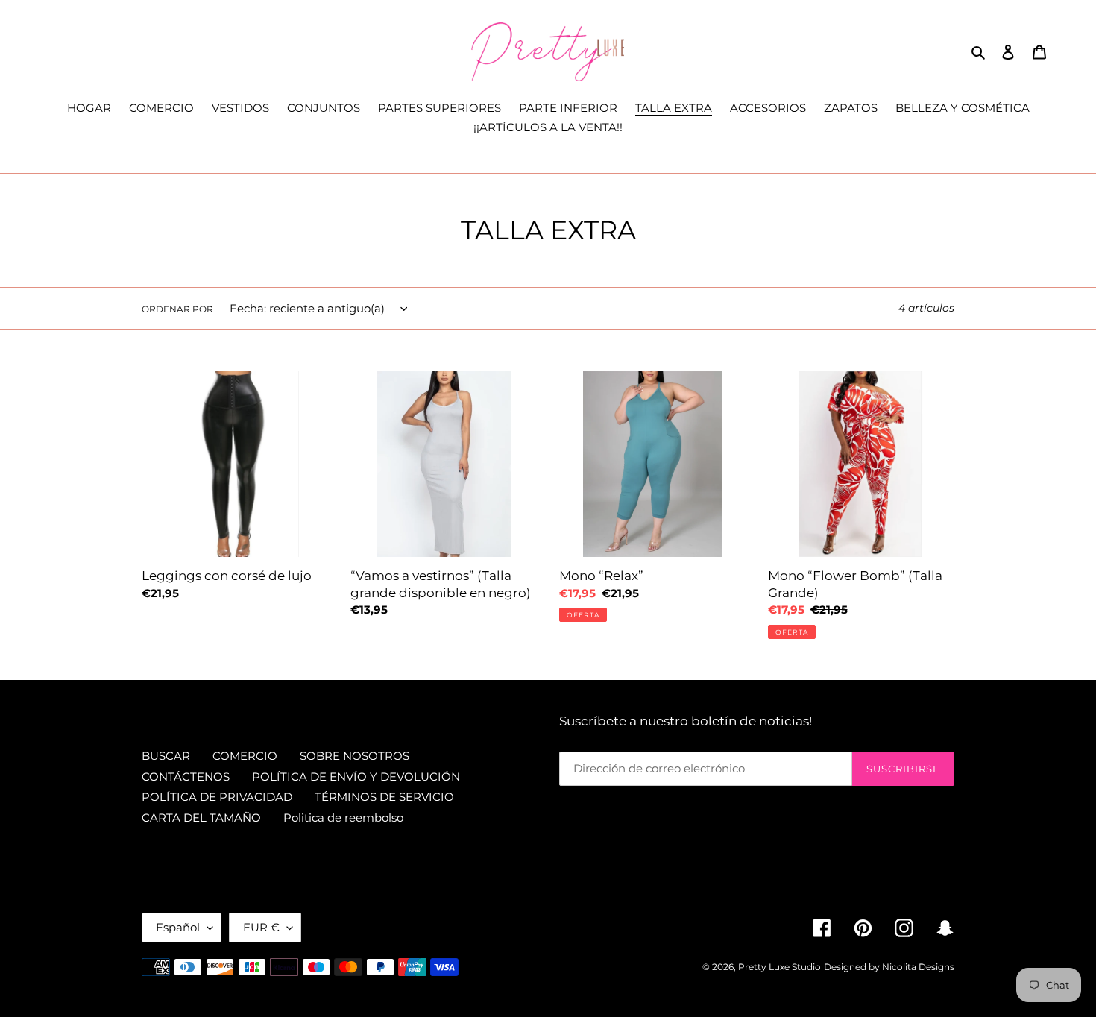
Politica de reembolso (343, 817)
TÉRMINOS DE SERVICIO (384, 797)
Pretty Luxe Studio (779, 966)
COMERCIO (244, 756)
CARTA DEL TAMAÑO (201, 817)
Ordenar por (177, 309)
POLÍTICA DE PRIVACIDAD (217, 797)
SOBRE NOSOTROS (354, 756)
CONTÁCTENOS (186, 776)
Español (178, 927)
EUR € (261, 927)
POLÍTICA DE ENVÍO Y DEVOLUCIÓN (356, 776)
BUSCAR (166, 756)
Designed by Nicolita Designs (889, 966)
